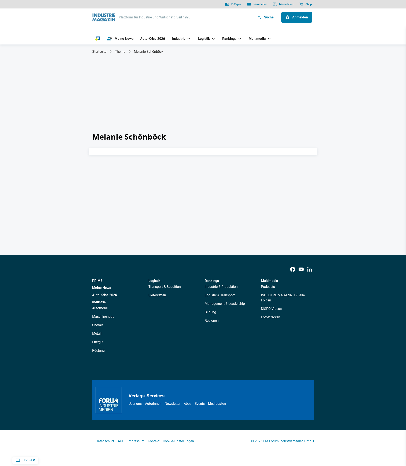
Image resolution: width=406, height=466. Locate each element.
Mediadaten (217, 404)
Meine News (101, 288)
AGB (121, 441)
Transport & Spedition (164, 287)
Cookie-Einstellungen (178, 441)
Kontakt (153, 441)
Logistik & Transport (220, 295)
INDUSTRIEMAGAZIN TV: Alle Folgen (283, 297)
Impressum (136, 441)
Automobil (100, 308)
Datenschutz (105, 441)
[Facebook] (292, 269)
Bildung (210, 312)
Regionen (212, 321)
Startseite (99, 52)
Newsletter (172, 404)
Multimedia (269, 281)
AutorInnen (153, 404)
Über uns (135, 404)
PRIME (97, 281)
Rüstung (98, 350)
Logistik (154, 281)
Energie (97, 342)
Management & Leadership (225, 304)
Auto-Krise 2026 (104, 295)
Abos (187, 404)
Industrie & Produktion (221, 287)
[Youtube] (301, 269)
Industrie (99, 302)
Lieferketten (157, 295)
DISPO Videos (271, 309)
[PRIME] (97, 38)
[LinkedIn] (309, 269)
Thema (120, 52)
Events (200, 404)
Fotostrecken (270, 317)
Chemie (97, 325)
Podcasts (268, 287)
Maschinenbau (103, 317)
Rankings (212, 281)
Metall (97, 333)
